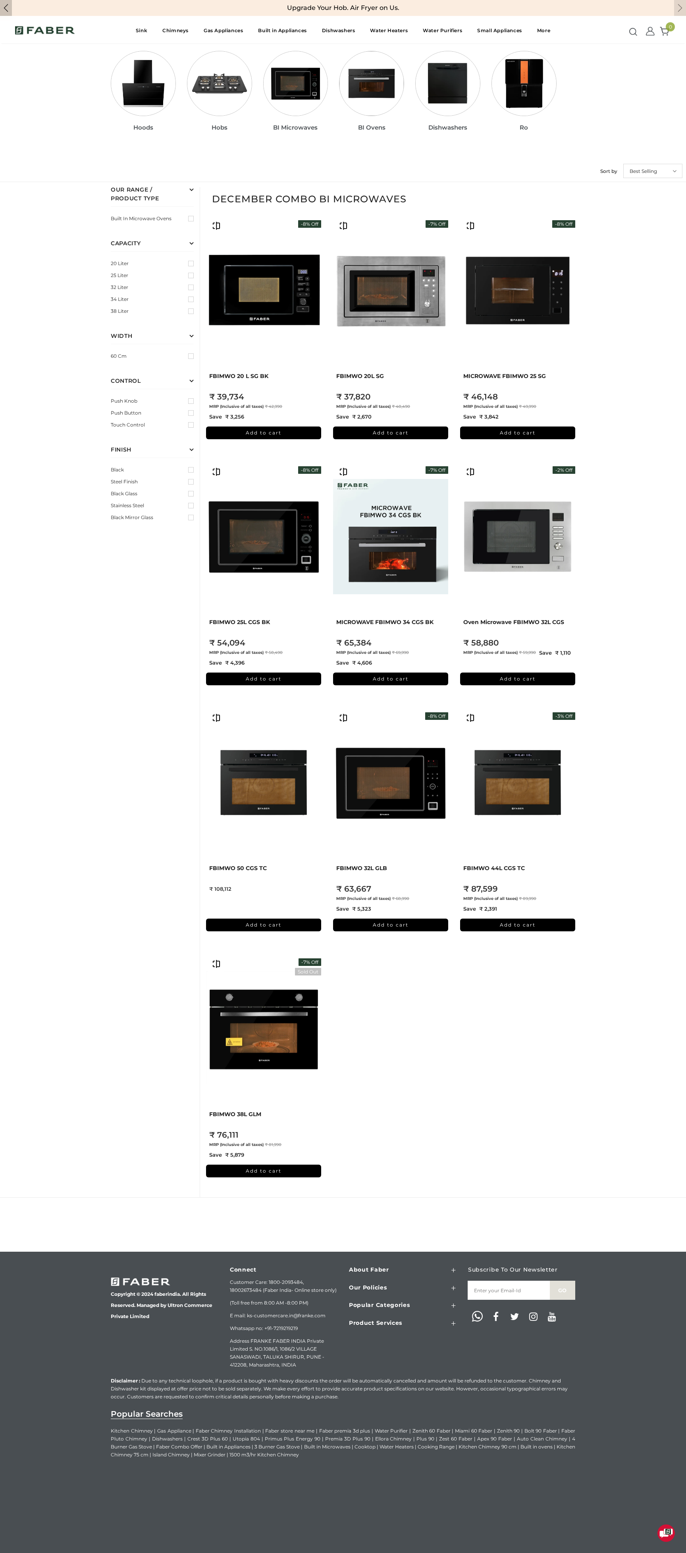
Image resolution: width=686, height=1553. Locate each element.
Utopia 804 (246, 1439)
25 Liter (119, 275)
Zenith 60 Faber (431, 1431)
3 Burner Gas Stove (277, 1447)
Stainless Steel (127, 505)
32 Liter (119, 287)
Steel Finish (124, 482)
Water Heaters (397, 1447)
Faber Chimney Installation (228, 1431)
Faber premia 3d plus (344, 1431)
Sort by (608, 171)
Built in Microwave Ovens (141, 218)
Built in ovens (536, 1447)
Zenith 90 (508, 1431)
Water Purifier (391, 1431)
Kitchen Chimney (132, 1431)
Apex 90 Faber (494, 1439)
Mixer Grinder (209, 1455)
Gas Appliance (174, 1431)
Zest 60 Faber (455, 1439)
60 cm (119, 356)
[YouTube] (552, 1317)
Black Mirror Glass (132, 517)
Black (117, 470)
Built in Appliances (228, 1447)
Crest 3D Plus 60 (207, 1439)
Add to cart (263, 433)
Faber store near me (289, 1431)
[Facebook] (496, 1317)
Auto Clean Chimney (542, 1439)
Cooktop (365, 1447)
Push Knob (124, 401)
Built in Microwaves (327, 1447)
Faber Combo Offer (179, 1447)
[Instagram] (533, 1317)
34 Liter (120, 299)
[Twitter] (514, 1317)
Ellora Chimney (393, 1439)
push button (126, 413)
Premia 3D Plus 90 (347, 1439)
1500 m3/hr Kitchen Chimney (264, 1455)
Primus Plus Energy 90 (292, 1439)
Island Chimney (171, 1455)
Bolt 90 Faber (540, 1431)
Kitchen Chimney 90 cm (487, 1447)
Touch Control (128, 425)
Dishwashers (167, 1439)
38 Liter (120, 311)
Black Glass (124, 493)
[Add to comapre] (216, 225)
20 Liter (120, 263)
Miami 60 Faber (473, 1431)
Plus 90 (425, 1439)
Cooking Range (436, 1447)
